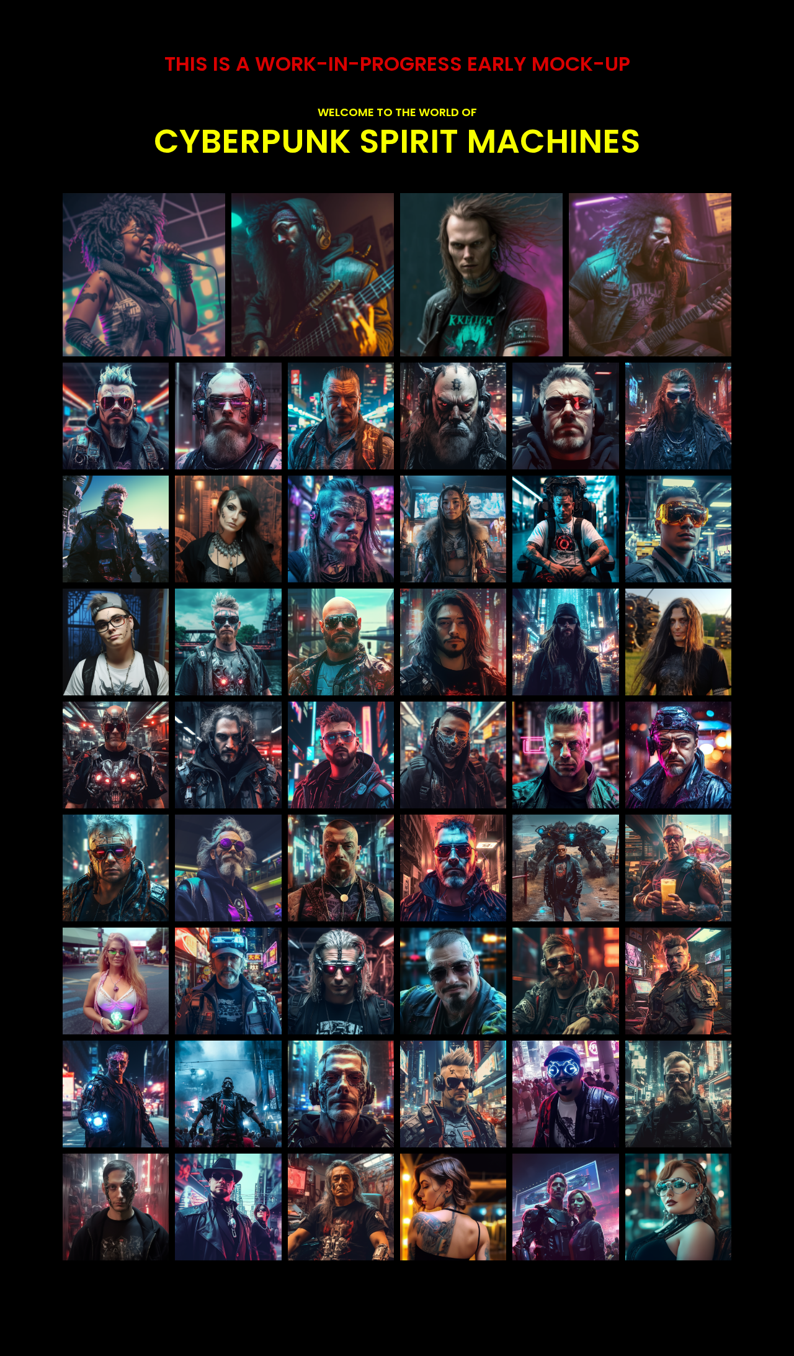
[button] (144, 274)
